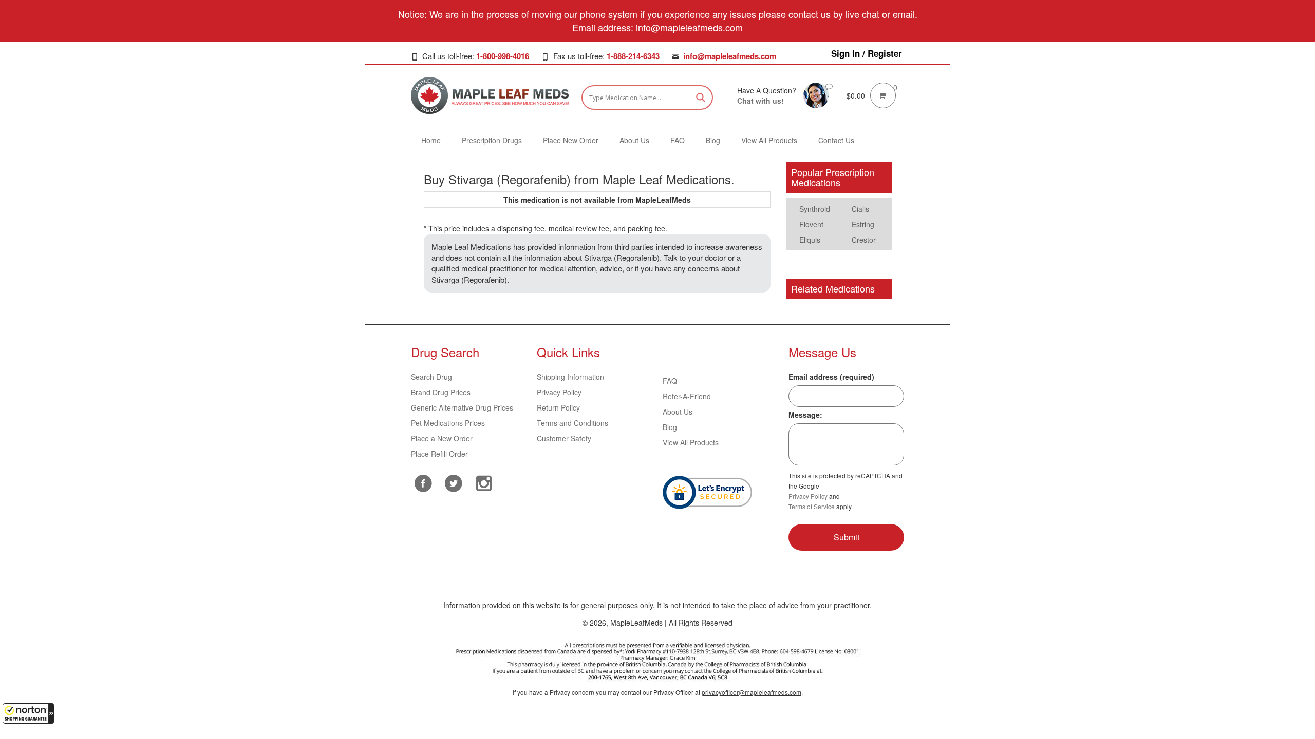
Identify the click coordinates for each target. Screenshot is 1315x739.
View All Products (691, 442)
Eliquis (809, 240)
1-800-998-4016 (502, 56)
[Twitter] (453, 481)
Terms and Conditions (572, 423)
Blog (670, 427)
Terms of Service (811, 506)
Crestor (864, 240)
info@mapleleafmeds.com (729, 56)
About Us (677, 411)
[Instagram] (484, 481)
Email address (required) (831, 377)
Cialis (860, 209)
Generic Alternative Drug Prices (462, 407)
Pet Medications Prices (448, 423)
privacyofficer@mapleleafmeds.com (751, 692)
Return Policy (558, 407)
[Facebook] (423, 483)
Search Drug (431, 377)
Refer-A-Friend (687, 396)
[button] (28, 713)
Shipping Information (570, 377)
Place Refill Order (439, 454)
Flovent (811, 224)
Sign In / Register (866, 53)
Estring (863, 224)
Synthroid (814, 209)
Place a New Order (442, 438)
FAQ (670, 381)
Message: (805, 415)
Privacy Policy (559, 392)
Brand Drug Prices (441, 392)
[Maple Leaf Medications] (816, 94)
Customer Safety (564, 438)
